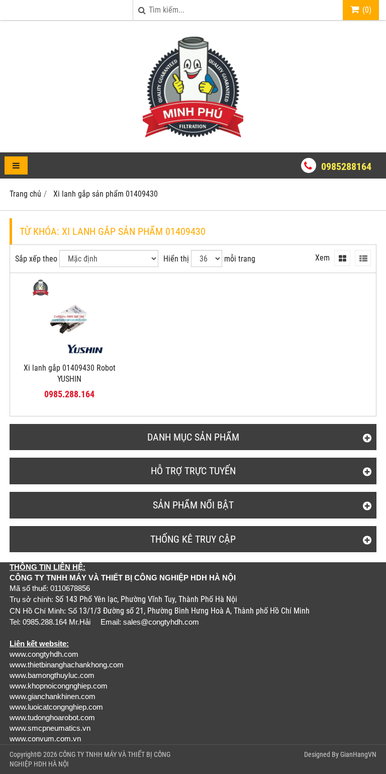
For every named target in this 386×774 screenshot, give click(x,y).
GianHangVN (358, 754)
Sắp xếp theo (36, 259)
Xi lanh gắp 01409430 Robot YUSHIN (70, 373)
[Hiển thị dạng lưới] (342, 258)
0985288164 (346, 166)
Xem (322, 258)
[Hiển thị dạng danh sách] (363, 258)
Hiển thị (176, 259)
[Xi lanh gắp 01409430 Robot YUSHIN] (69, 355)
